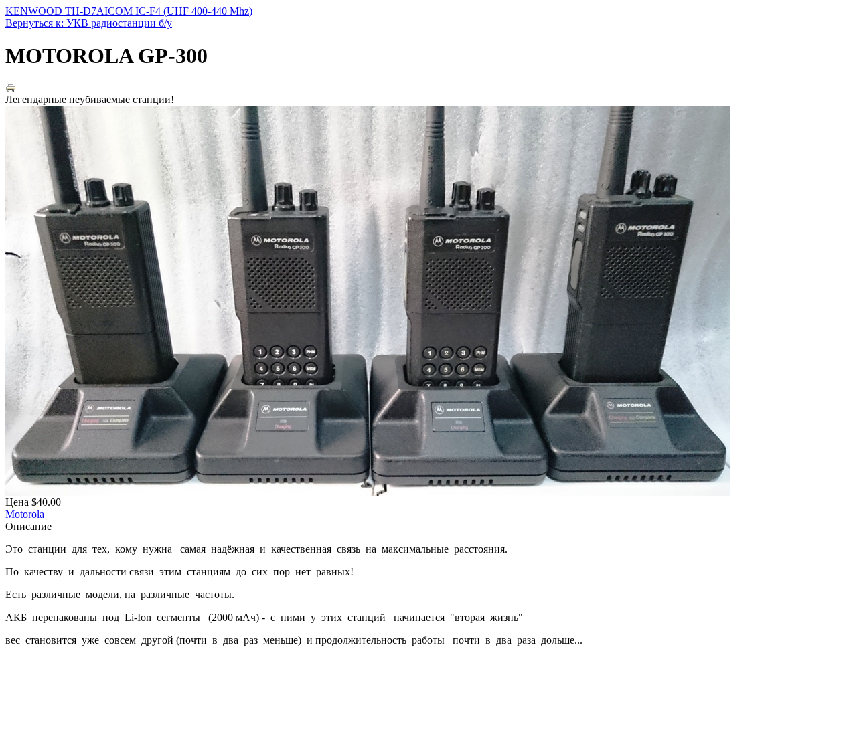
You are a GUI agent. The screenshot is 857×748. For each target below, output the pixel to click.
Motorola (24, 514)
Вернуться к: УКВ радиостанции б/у (88, 23)
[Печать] (10, 90)
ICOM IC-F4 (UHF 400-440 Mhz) (178, 11)
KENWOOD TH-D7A (54, 11)
